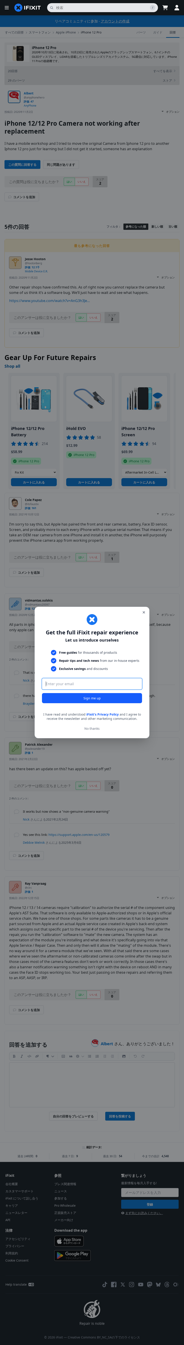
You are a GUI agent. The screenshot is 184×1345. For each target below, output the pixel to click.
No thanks (92, 728)
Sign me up (92, 698)
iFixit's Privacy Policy (102, 714)
